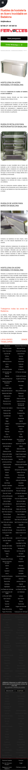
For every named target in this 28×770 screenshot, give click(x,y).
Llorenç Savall (7, 517)
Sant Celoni (21, 598)
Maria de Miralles (7, 348)
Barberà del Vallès (7, 393)
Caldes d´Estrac (21, 472)
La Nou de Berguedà (7, 496)
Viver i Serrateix (7, 351)
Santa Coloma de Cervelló (7, 562)
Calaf (7, 543)
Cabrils (21, 421)
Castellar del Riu (21, 546)
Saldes (7, 366)
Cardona (21, 571)
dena (7, 568)
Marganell (7, 398)
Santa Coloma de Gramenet (7, 382)
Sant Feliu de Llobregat (21, 519)
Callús (7, 426)
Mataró (7, 448)
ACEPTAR (20, 691)
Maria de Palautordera (21, 345)
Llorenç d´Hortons (21, 517)
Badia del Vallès (21, 448)
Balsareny (21, 393)
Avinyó (7, 472)
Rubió (21, 429)
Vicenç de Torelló (7, 532)
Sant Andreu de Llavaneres (21, 440)
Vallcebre (20, 359)
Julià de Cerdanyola (21, 480)
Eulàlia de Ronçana (21, 376)
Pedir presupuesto (14, 38)
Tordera (7, 601)
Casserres (21, 561)
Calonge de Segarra (21, 423)
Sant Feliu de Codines (7, 522)
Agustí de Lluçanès (21, 443)
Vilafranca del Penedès (21, 464)
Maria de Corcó (7, 401)
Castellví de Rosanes (7, 576)
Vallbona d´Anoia (7, 361)
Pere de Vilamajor (21, 490)
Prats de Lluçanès (7, 760)
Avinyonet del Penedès (21, 469)
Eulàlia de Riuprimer (7, 378)
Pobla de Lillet (7, 413)
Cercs (7, 573)
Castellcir (7, 571)
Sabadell (21, 525)
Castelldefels (21, 568)
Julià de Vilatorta (21, 581)
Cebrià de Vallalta (21, 456)
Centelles (21, 573)
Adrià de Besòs (7, 446)
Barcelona (7, 345)
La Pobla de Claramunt (21, 493)
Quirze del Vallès (21, 501)
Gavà (21, 388)
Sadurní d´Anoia (21, 527)
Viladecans (21, 467)
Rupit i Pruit (21, 540)
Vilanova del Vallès (7, 454)
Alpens (21, 415)
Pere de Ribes (7, 514)
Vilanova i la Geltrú (21, 451)
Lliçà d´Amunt (21, 353)
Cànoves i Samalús (7, 485)
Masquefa (7, 551)
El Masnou (21, 369)
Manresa (7, 431)
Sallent (21, 446)
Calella (7, 429)
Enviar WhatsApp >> (13, 44)
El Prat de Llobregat (21, 372)
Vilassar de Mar (21, 477)
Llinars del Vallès (21, 586)
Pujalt (20, 763)
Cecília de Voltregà (7, 530)
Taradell (7, 606)
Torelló (21, 559)
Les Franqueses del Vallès (7, 592)
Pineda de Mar (21, 413)
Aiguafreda (21, 418)
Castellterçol (7, 578)
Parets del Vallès (7, 388)
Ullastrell (21, 578)
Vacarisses (21, 361)
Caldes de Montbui (21, 509)
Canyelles (21, 483)
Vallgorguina (7, 396)
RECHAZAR (9, 691)
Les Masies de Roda (21, 589)
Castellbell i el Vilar (21, 543)
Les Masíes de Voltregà (7, 589)
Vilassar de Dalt (7, 451)
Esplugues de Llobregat (21, 611)
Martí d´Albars (21, 514)
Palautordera (7, 525)
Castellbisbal (7, 415)
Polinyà (21, 410)
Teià (7, 556)
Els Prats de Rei (21, 551)
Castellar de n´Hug (7, 548)
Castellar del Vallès (7, 546)
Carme (7, 565)
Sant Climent (7, 598)
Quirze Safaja (7, 501)
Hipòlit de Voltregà (7, 509)
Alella (7, 418)
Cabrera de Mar (7, 464)
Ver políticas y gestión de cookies (15, 687)
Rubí (21, 434)
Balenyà (7, 376)
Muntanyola (21, 475)
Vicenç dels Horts (21, 530)
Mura (7, 434)
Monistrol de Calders (7, 408)
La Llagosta (21, 496)
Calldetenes (21, 426)
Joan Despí (7, 483)
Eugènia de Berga (21, 378)
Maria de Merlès (21, 348)
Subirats (21, 364)
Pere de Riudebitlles (20, 511)
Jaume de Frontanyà (21, 538)
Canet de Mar (7, 488)
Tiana (7, 553)
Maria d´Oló (7, 581)
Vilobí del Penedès (21, 351)
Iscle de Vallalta (7, 540)
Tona (7, 480)
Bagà (7, 421)
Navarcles (21, 431)
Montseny (7, 477)
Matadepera (21, 548)
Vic (21, 535)
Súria (7, 364)
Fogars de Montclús (21, 606)
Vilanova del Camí (21, 462)
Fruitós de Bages (7, 498)
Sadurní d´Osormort (21, 532)
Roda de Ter (7, 436)
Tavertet (7, 604)
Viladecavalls (7, 467)
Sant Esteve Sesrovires (21, 522)
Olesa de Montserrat (7, 390)
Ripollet (21, 436)
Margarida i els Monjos (7, 559)
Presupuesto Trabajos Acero (5, 50)
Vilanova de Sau (21, 398)
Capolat (21, 584)
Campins (7, 423)
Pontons (21, 760)
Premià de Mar (7, 404)
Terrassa (21, 553)
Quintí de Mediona (21, 504)
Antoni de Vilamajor (7, 439)
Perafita (21, 385)
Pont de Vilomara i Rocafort (7, 763)
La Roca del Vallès (7, 596)
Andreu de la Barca (7, 443)
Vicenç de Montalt (7, 456)
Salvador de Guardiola (7, 490)
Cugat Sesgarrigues (21, 454)
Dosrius (21, 356)
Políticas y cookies (21, 767)
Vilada (7, 535)
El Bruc (7, 356)
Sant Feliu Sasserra (7, 511)
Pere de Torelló (7, 493)
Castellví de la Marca (21, 576)
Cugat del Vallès (7, 527)
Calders (7, 475)
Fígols (21, 609)
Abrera (21, 601)
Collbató (21, 366)
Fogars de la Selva (7, 609)
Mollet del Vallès (21, 408)
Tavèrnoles (21, 604)
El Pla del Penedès (7, 369)
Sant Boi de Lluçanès (7, 459)
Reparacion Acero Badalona (7, 767)
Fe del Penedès (21, 556)
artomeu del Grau (7, 462)
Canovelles (21, 485)
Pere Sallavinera (21, 506)
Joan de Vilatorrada (7, 538)
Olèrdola (21, 565)
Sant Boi (21, 459)
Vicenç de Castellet (21, 488)
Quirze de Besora (7, 504)
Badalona (7, 469)
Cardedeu (7, 584)
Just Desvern (7, 519)
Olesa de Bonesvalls (21, 390)
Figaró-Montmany (7, 611)
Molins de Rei (7, 410)
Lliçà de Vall (7, 353)
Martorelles (21, 381)
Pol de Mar (7, 506)
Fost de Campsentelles (21, 498)
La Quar (21, 596)
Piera (7, 385)
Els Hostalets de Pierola (7, 372)
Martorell (21, 396)
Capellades (7, 586)
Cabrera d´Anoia (21, 401)
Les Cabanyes (21, 592)
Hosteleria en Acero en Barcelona (17, 50)
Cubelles (7, 359)
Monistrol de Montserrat (21, 404)
